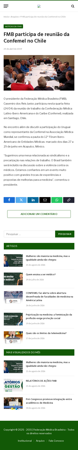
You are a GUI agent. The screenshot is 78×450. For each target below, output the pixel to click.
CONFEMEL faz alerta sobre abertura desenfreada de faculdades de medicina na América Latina (49, 297)
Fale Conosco (56, 440)
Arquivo (15, 16)
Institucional (25, 440)
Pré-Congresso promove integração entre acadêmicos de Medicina (49, 401)
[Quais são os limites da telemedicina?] (13, 337)
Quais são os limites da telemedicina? (46, 333)
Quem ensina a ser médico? (41, 275)
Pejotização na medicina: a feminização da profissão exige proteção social (49, 317)
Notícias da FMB (13, 26)
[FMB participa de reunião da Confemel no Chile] (39, 73)
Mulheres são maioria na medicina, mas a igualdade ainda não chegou (48, 258)
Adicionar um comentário (39, 214)
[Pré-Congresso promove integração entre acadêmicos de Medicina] (13, 403)
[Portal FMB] (39, 6)
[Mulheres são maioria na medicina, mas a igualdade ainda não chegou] (13, 260)
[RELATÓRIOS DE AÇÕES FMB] (13, 385)
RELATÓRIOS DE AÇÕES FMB (41, 381)
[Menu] (6, 6)
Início (6, 16)
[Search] (72, 6)
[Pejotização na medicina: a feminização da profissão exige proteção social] (13, 319)
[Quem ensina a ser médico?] (13, 279)
